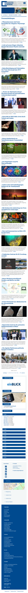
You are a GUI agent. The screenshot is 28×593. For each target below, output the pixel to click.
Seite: (5, 587)
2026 (5, 414)
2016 (5, 457)
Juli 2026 (5, 417)
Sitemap (6, 578)
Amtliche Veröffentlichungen (10, 530)
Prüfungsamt (7, 542)
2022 (5, 438)
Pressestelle (7, 404)
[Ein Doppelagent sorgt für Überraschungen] (14, 176)
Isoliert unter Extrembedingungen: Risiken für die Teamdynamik (12, 185)
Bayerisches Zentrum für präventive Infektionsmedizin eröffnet (13, 325)
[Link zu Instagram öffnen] (5, 466)
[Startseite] (1, 15)
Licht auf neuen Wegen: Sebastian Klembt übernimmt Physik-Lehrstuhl (12, 46)
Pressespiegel (7, 390)
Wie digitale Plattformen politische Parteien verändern (12, 349)
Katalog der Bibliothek (9, 558)
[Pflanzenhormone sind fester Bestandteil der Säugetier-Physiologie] (14, 36)
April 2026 (6, 421)
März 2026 (6, 422)
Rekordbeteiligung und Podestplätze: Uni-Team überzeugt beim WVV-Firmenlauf (13, 69)
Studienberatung (8, 541)
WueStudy (7, 552)
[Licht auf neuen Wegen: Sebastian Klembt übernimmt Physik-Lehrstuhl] (14, 59)
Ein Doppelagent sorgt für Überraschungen (9, 162)
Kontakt (15, 463)
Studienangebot (8, 524)
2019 (5, 448)
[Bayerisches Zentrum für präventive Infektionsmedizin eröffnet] (14, 339)
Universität (7, 509)
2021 (5, 441)
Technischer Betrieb (9, 571)
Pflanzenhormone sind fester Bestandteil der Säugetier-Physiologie (13, 22)
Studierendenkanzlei (9, 543)
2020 (5, 444)
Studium (6, 511)
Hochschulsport (8, 539)
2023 (5, 435)
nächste (23, 372)
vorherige (5, 372)
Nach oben (7, 581)
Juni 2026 (6, 419)
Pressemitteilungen (13, 15)
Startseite (7, 507)
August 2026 (6, 416)
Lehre (6, 513)
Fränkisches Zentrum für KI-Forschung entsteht (13, 255)
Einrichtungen (7, 515)
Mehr (21, 42)
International (7, 516)
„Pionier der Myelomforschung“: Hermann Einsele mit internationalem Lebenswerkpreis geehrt (13, 93)
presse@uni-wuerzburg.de (10, 406)
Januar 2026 (6, 425)
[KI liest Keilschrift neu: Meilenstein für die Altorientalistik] (14, 316)
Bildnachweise (7, 580)
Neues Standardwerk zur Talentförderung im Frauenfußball (12, 139)
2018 (5, 451)
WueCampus (7, 554)
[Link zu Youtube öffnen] (5, 476)
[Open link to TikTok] (5, 469)
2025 (5, 429)
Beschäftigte (7, 528)
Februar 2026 (6, 423)
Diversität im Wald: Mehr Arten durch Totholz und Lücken (13, 117)
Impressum (7, 591)
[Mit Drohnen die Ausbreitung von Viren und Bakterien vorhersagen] (14, 222)
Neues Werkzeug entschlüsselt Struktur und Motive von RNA (11, 279)
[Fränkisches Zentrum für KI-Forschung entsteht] (14, 269)
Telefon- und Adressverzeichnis (11, 564)
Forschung (7, 512)
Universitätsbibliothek (9, 537)
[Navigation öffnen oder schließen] (24, 3)
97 (20, 372)
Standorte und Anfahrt (9, 565)
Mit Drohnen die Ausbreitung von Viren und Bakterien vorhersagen (13, 208)
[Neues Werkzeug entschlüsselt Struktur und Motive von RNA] (14, 293)
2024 (5, 432)
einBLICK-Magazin (8, 377)
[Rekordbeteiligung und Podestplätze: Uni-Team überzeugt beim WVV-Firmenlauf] (14, 84)
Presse (6, 567)
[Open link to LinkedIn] (5, 471)
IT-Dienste (7, 538)
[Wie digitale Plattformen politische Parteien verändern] (14, 362)
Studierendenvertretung (9, 545)
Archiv (19, 15)
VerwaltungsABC (8, 529)
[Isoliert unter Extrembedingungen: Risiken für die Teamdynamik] (14, 199)
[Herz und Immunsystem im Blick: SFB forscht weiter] (14, 245)
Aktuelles (5, 15)
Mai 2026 (5, 420)
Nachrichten (7, 525)
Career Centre (7, 546)
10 (17, 372)
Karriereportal (7, 526)
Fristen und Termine (9, 522)
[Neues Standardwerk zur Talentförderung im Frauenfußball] (14, 153)
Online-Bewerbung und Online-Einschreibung (14, 556)
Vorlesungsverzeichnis (9, 555)
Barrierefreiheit (20, 591)
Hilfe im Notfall (8, 572)
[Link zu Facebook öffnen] (5, 474)
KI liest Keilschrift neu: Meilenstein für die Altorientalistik (13, 302)
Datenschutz (13, 591)
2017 (5, 454)
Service (6, 534)
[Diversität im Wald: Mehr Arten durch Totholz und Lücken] (14, 131)
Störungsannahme (8, 569)
